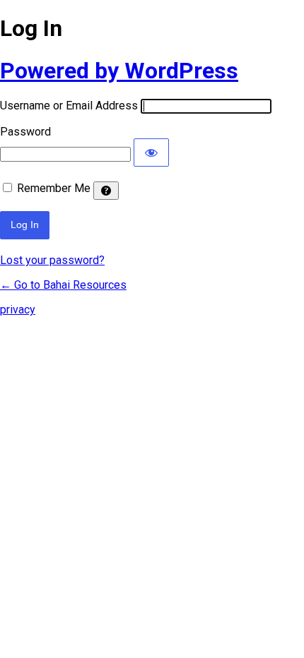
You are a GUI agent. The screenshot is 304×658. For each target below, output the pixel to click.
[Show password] (151, 152)
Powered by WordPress (119, 70)
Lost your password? (52, 260)
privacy (17, 309)
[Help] (106, 190)
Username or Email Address (69, 105)
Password (25, 131)
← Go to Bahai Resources (63, 285)
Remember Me (53, 188)
